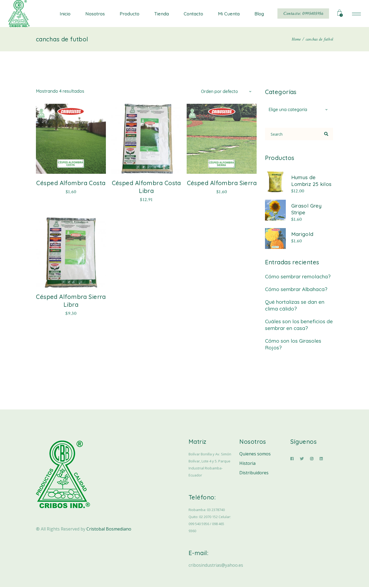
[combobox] (227, 91)
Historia (247, 463)
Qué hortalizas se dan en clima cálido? (294, 305)
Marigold (302, 234)
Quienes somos (255, 454)
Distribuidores (254, 473)
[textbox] (299, 109)
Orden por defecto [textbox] (219, 91)
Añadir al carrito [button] (71, 191)
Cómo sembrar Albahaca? (296, 289)
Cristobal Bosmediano (108, 529)
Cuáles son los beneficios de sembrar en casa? (299, 324)
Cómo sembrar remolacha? (298, 276)
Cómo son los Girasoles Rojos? (293, 344)
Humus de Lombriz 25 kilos (311, 180)
